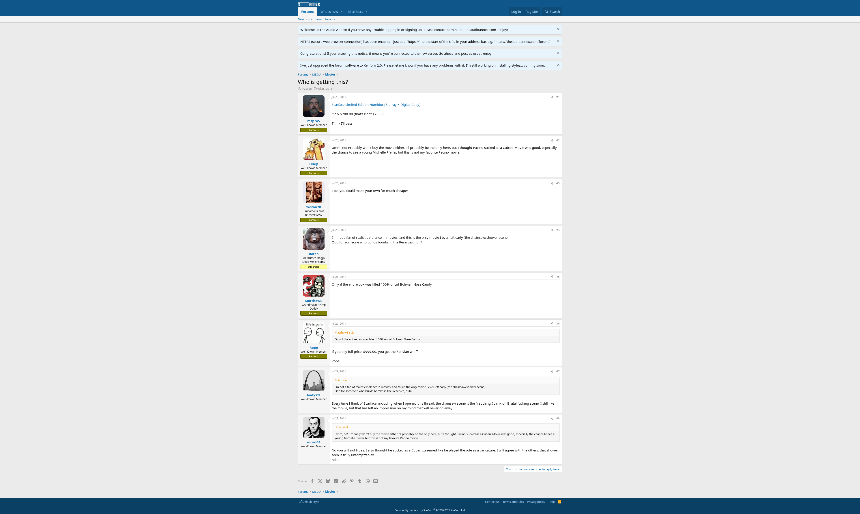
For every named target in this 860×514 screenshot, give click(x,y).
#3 (558, 183)
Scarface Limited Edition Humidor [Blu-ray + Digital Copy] (376, 104)
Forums (307, 11)
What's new (329, 11)
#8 (558, 418)
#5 (558, 277)
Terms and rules (513, 502)
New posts (305, 19)
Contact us (492, 502)
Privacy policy (536, 502)
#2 (558, 140)
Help (551, 502)
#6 (558, 323)
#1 (558, 97)
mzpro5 (306, 89)
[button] (342, 11)
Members (355, 11)
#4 (558, 230)
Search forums (325, 19)
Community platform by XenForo (430, 510)
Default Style (310, 502)
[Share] (552, 97)
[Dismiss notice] (558, 29)
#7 (558, 371)
